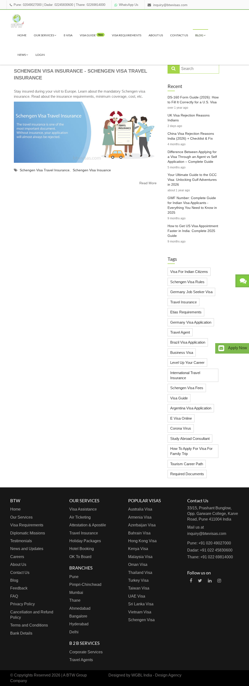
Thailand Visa (140, 572)
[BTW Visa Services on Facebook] (191, 580)
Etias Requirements (186, 312)
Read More (148, 183)
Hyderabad (79, 624)
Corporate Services (86, 652)
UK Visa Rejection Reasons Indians (189, 117)
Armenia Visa (139, 517)
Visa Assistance (83, 509)
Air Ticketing (80, 517)
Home (22, 35)
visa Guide (91, 35)
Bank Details (21, 633)
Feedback (18, 588)
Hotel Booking (81, 549)
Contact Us (179, 35)
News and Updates (26, 549)
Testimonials (21, 541)
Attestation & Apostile (87, 525)
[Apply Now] (221, 348)
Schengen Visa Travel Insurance (45, 170)
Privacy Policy (22, 604)
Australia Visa (140, 509)
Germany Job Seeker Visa (191, 292)
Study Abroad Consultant (190, 438)
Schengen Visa (141, 620)
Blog (199, 35)
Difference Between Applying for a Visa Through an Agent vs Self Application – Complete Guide (192, 157)
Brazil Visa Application (187, 342)
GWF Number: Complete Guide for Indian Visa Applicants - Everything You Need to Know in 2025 (192, 205)
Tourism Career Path (186, 464)
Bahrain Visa (139, 533)
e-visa (68, 35)
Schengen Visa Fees (186, 388)
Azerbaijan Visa (142, 525)
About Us (156, 35)
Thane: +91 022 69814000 (210, 557)
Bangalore (78, 616)
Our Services (44, 35)
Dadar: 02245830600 (58, 5)
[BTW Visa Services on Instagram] (219, 580)
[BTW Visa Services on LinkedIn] (209, 580)
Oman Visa (137, 564)
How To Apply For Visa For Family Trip (191, 451)
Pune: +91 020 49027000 (209, 543)
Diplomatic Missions (27, 533)
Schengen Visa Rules (187, 282)
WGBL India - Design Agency (156, 675)
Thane (74, 600)
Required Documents (187, 474)
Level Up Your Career (187, 362)
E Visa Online (181, 418)
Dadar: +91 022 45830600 (209, 550)
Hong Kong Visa (142, 541)
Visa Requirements (126, 35)
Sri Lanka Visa (140, 604)
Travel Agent (180, 332)
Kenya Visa (138, 549)
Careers (17, 557)
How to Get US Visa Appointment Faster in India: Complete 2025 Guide (193, 231)
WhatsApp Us (128, 5)
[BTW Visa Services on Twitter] (200, 580)
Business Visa (181, 352)
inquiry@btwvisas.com (170, 5)
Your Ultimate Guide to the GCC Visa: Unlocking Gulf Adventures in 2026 (192, 179)
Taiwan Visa (138, 588)
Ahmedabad (79, 608)
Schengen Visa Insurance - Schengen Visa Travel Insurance (80, 74)
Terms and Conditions (29, 625)
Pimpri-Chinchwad (85, 584)
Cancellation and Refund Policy (31, 614)
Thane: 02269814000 (90, 5)
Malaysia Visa (140, 557)
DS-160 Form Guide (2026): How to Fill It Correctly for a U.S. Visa (193, 99)
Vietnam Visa (139, 612)
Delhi (74, 632)
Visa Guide (179, 398)
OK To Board (80, 557)
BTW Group (76, 675)
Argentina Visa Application (190, 408)
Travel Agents (81, 660)
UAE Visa (136, 596)
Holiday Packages (85, 541)
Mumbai (76, 592)
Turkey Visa (138, 580)
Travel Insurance (183, 302)
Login (40, 55)
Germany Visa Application (190, 322)
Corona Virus (180, 428)
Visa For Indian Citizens (189, 272)
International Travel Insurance (185, 375)
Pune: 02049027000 (28, 5)
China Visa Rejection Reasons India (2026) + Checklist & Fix (191, 136)
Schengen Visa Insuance (92, 170)
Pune (74, 577)
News (22, 55)
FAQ (14, 596)
